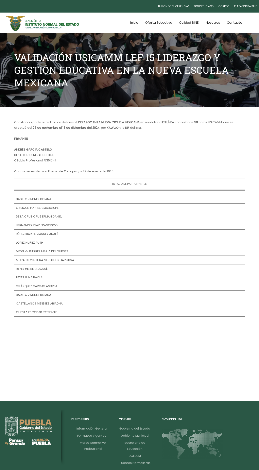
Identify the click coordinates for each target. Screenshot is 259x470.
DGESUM (135, 456)
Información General (91, 428)
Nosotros (213, 22)
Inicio (134, 22)
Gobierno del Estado (134, 428)
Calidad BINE (189, 22)
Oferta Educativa (158, 22)
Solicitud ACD (204, 6)
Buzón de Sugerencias (174, 6)
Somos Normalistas (136, 463)
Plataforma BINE (245, 6)
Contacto (234, 22)
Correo (223, 6)
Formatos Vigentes (91, 435)
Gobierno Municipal (135, 435)
